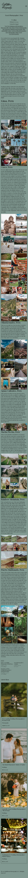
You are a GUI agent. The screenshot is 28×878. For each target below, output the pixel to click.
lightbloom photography (16, 29)
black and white (5, 27)
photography (12, 32)
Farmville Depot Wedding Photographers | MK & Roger (12, 774)
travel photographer (14, 34)
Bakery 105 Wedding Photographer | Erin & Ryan (7, 663)
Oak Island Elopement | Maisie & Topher (10, 729)
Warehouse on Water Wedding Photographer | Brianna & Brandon (6, 670)
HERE (2, 97)
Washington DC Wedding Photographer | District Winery (12, 820)
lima (24, 29)
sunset (16, 32)
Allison (14, 20)
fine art (14, 27)
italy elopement (6, 29)
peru (7, 32)
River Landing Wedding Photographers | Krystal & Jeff (13, 684)
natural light (5, 31)
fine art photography (21, 27)
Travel (16, 24)
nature (9, 31)
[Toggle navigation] (26, 6)
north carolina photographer (19, 31)
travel (20, 32)
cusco (10, 27)
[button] (4, 125)
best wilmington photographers (15, 26)
